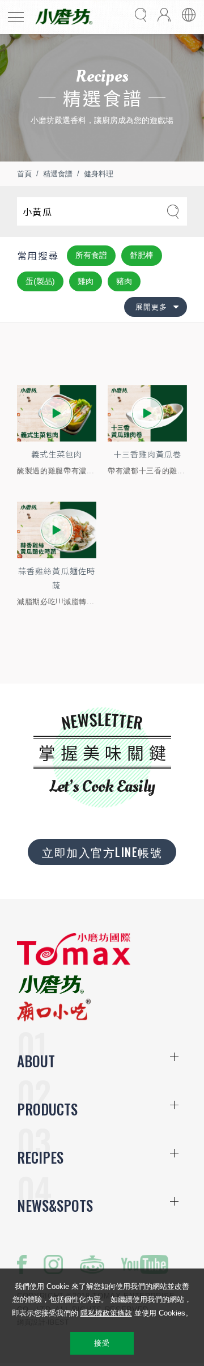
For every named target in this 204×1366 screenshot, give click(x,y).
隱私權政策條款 (106, 1313)
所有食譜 (91, 255)
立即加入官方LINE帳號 (102, 851)
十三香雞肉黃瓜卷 (147, 454)
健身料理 (98, 173)
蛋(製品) (40, 281)
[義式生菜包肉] (56, 413)
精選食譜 (58, 173)
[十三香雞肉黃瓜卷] (147, 413)
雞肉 (86, 281)
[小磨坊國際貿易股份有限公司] (73, 962)
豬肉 (124, 281)
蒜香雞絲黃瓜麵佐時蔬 (56, 578)
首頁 (24, 173)
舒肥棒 (142, 255)
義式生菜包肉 (56, 454)
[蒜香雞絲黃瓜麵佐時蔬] (56, 530)
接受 (101, 1343)
